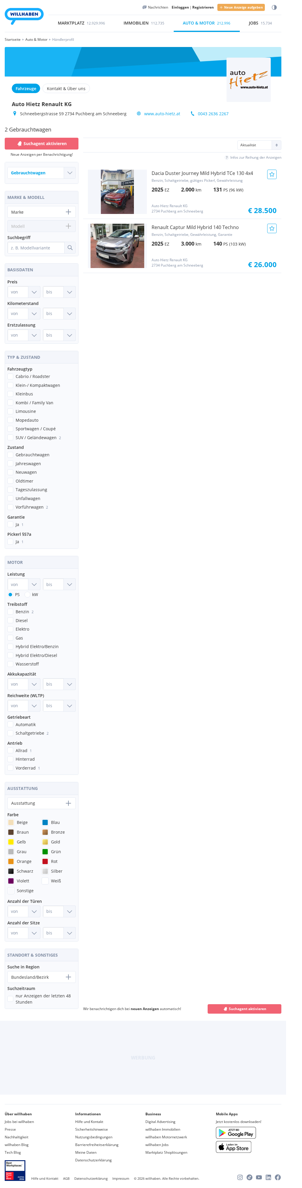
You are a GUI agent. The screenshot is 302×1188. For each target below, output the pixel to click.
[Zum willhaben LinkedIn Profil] (268, 1177)
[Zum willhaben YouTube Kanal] (258, 1177)
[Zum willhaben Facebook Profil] (277, 1177)
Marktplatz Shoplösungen (166, 1152)
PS (17, 594)
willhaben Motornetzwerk (166, 1137)
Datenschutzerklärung (93, 1160)
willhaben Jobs (157, 1144)
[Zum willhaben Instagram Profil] (240, 1177)
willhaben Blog (17, 1144)
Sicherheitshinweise (91, 1129)
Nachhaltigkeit (16, 1137)
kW (35, 594)
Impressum (120, 1178)
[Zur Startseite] (24, 17)
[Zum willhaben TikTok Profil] (249, 1177)
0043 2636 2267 (213, 113)
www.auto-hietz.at (162, 113)
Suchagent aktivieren (247, 1008)
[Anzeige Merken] (272, 174)
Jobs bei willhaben (19, 1121)
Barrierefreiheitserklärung (97, 1144)
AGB (66, 1178)
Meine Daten (85, 1152)
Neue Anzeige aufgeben (243, 7)
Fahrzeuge (26, 88)
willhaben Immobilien (162, 1129)
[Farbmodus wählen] (274, 7)
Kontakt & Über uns (66, 88)
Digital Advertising (160, 1121)
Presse (10, 1129)
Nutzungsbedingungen (93, 1137)
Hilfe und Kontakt (89, 1121)
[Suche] (70, 247)
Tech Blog (13, 1152)
